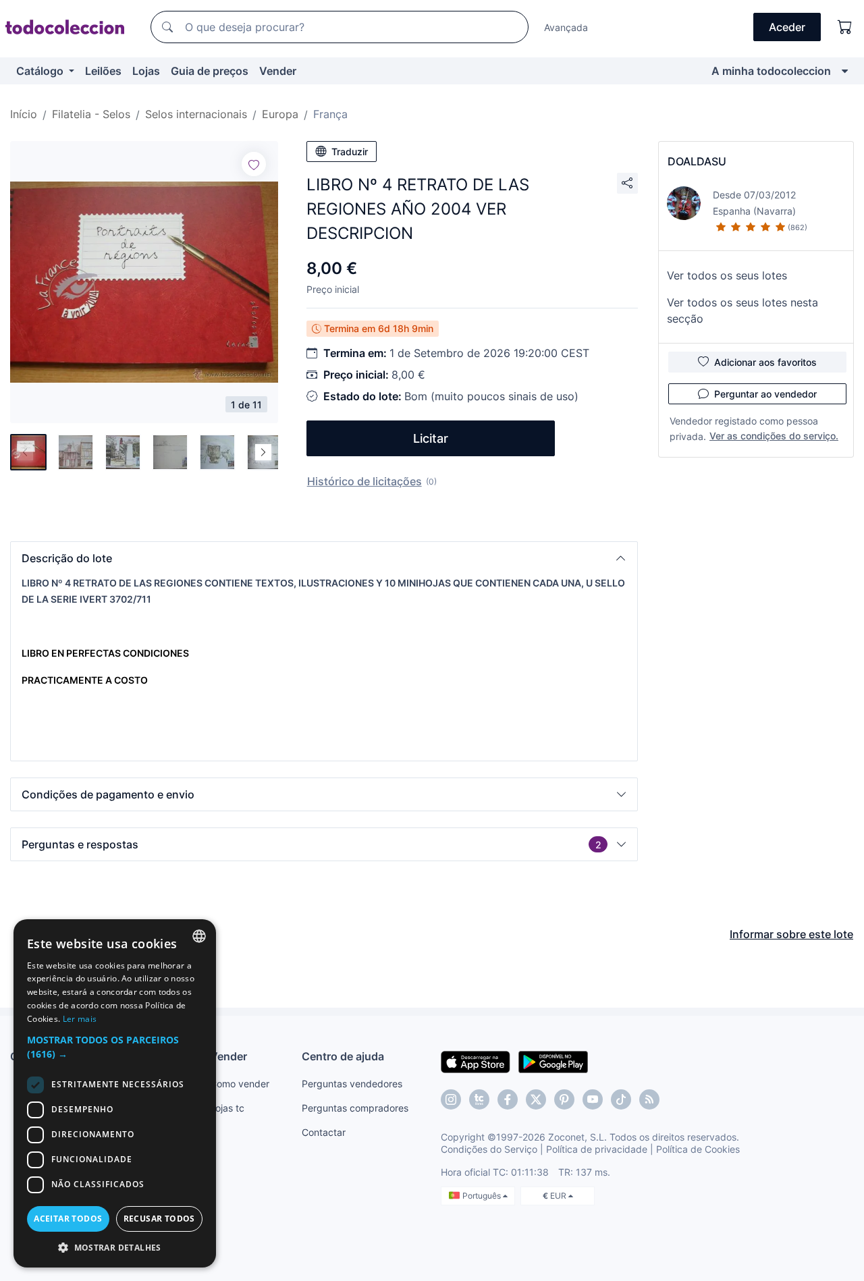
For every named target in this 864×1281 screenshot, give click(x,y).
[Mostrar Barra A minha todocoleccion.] (844, 70)
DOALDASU (697, 161)
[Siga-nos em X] (536, 1099)
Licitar (430, 438)
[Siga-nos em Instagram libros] (479, 1099)
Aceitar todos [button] (68, 1218)
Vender (277, 71)
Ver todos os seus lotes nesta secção (742, 310)
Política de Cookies (698, 1149)
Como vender (239, 1083)
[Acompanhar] (254, 164)
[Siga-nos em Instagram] (451, 1099)
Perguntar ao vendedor (765, 394)
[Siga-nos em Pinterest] (564, 1099)
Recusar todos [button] (159, 1218)
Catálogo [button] (41, 71)
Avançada (566, 27)
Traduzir (349, 151)
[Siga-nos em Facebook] (507, 1099)
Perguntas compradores (355, 1108)
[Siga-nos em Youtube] (593, 1099)
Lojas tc (227, 1108)
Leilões (103, 71)
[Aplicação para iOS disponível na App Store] (475, 1061)
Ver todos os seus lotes (727, 275)
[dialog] (115, 1093)
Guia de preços (209, 71)
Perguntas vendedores (352, 1083)
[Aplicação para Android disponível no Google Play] (553, 1061)
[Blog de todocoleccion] (649, 1099)
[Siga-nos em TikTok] (621, 1099)
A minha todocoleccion (771, 71)
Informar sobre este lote (791, 934)
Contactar (324, 1132)
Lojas (146, 71)
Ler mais (80, 1019)
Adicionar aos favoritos (765, 362)
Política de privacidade (596, 1149)
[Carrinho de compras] (845, 27)
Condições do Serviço (489, 1149)
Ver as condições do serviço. (773, 435)
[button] (324, 558)
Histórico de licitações (364, 481)
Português (482, 1196)
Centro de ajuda (343, 1056)
